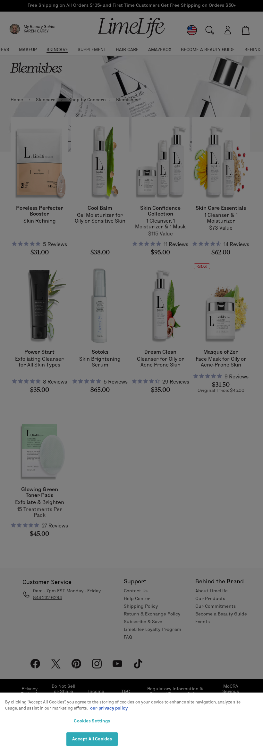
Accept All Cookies (92, 739)
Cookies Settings (92, 721)
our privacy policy (109, 708)
